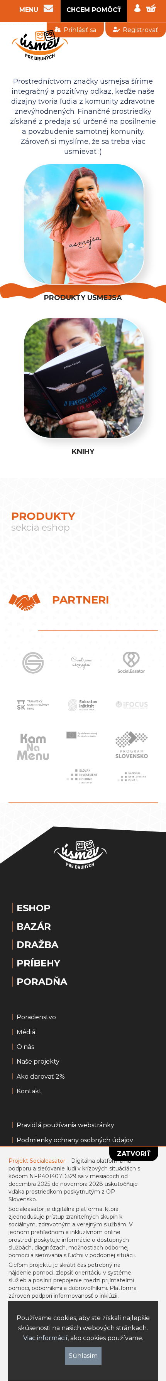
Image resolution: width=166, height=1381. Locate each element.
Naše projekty (38, 1061)
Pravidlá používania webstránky (65, 1125)
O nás (25, 1047)
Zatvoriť (134, 1153)
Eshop (34, 908)
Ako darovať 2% (41, 1076)
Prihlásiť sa (80, 30)
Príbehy (38, 963)
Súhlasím (83, 1355)
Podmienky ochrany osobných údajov (75, 1140)
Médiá (26, 1032)
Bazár (34, 926)
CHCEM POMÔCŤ (93, 9)
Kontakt (29, 1091)
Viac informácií (45, 1338)
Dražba (37, 944)
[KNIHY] (82, 321)
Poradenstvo (36, 1017)
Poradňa (42, 981)
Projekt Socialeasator (36, 1160)
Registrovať (140, 30)
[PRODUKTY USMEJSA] (82, 167)
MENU (28, 10)
